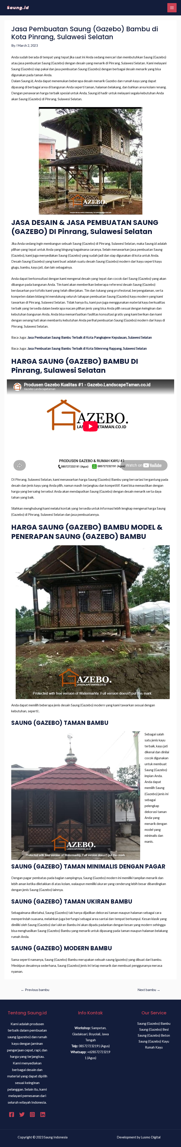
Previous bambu (35, 990)
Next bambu (149, 990)
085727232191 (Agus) (94, 1046)
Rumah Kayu (154, 1047)
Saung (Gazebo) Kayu (154, 1041)
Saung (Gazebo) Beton (154, 1035)
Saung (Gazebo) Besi (154, 1029)
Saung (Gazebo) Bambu (153, 1023)
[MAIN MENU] (172, 7)
